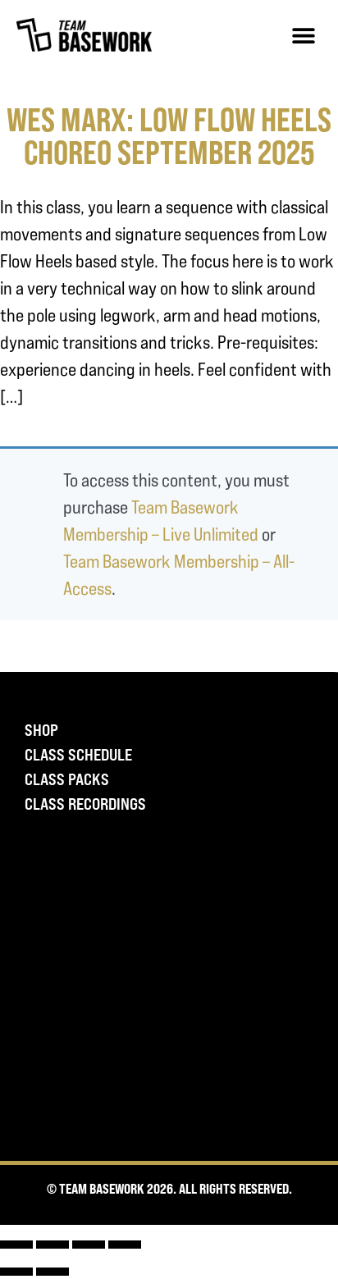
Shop (41, 730)
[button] (303, 34)
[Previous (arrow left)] (16, 1272)
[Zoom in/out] (16, 1244)
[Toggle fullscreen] (52, 1244)
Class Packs (67, 779)
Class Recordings (85, 804)
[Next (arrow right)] (52, 1272)
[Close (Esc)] (124, 1244)
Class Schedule (78, 755)
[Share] (88, 1244)
